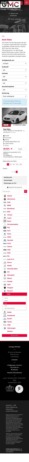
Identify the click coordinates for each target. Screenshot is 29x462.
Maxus (9, 262)
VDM (8, 325)
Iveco (9, 243)
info (3, 36)
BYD (8, 212)
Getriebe (5, 73)
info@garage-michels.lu (14, 365)
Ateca (6, 300)
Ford (8, 230)
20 (11, 164)
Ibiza (5, 303)
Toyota (9, 322)
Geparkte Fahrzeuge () (15, 187)
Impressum (9, 405)
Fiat (8, 227)
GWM (9, 237)
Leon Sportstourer (9, 308)
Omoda (9, 281)
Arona (6, 298)
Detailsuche (8, 177)
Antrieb (4, 80)
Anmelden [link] (15, 335)
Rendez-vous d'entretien (14, 14)
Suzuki (9, 318)
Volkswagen (11, 328)
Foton (9, 234)
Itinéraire (15, 369)
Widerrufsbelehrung (11, 407)
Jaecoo (9, 246)
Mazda (9, 265)
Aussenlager (8, 180)
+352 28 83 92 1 (14, 367)
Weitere (10, 331)
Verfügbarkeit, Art (8, 60)
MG (8, 272)
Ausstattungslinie (8, 86)
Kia (8, 256)
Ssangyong (11, 315)
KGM (8, 253)
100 (17, 164)
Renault (10, 291)
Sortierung (5, 93)
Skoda (9, 312)
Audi (8, 202)
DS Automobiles (12, 224)
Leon (5, 305)
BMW (9, 205)
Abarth (9, 196)
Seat (8, 294)
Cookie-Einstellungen (12, 411)
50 (14, 164)
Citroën (9, 215)
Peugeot (10, 288)
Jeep (8, 250)
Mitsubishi (10, 275)
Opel (8, 284)
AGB (14, 405)
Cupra (9, 218)
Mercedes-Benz (12, 269)
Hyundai (10, 240)
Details (20, 149)
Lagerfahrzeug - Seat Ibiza (14, 133)
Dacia (9, 221)
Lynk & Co (10, 259)
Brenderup (11, 208)
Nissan (9, 278)
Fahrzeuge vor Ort (10, 183)
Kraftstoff (5, 67)
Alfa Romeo (11, 199)
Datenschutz (9, 409)
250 (21, 164)
